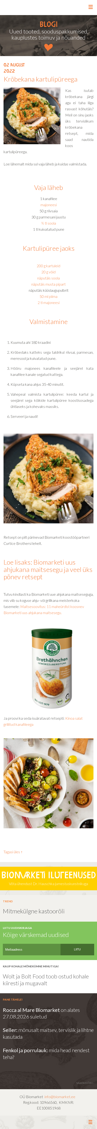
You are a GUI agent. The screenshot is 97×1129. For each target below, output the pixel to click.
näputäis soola (48, 278)
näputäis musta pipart (48, 284)
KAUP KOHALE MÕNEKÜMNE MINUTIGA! (31, 966)
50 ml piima (48, 296)
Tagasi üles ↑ (13, 852)
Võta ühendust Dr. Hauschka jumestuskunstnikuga (48, 879)
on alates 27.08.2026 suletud (41, 1013)
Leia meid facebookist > (49, 1122)
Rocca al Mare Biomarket (31, 1010)
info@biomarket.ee (59, 1096)
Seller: (10, 1030)
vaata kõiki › (85, 1083)
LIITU (77, 949)
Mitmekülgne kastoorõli (34, 911)
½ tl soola (48, 223)
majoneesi (48, 204)
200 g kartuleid (48, 265)
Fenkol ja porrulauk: (25, 1050)
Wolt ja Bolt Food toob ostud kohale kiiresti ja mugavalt (46, 979)
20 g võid (48, 272)
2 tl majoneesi (49, 302)
